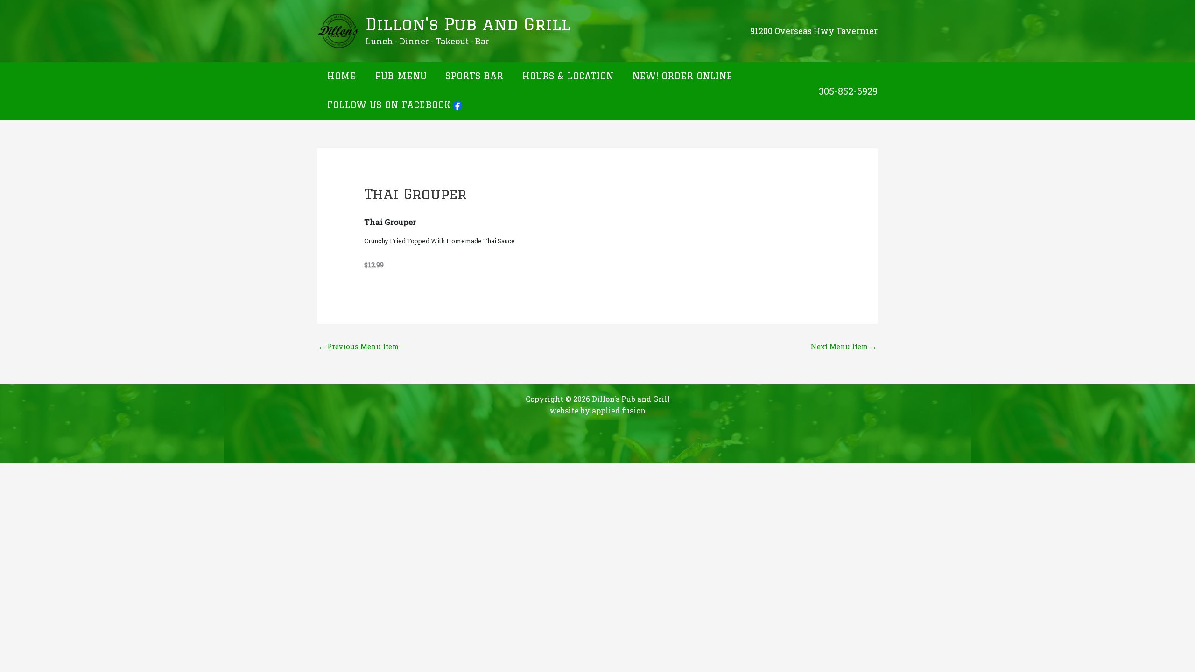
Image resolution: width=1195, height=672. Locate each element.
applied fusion (619, 410)
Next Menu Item (844, 346)
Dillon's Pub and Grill (468, 24)
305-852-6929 (848, 91)
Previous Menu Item (358, 346)
